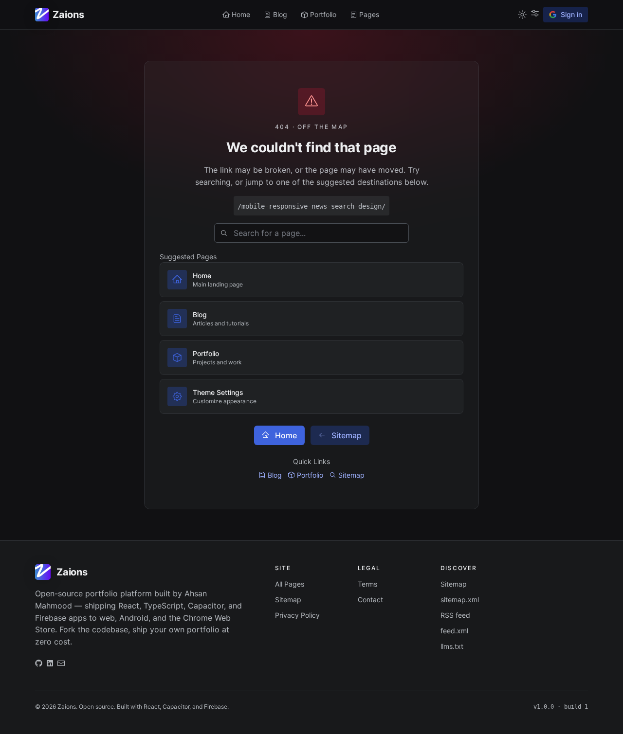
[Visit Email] (61, 665)
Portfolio (310, 475)
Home (286, 435)
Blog (275, 475)
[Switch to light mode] (522, 14)
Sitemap (346, 435)
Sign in (571, 14)
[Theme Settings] (535, 13)
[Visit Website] (50, 665)
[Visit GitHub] (38, 665)
